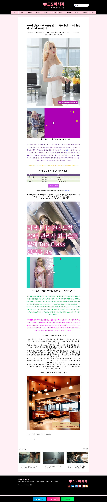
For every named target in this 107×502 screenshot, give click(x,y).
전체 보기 (85, 448)
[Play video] (53, 123)
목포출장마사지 (39, 434)
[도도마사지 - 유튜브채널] (79, 486)
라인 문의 (68, 499)
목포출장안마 (31, 434)
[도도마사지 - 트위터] (76, 486)
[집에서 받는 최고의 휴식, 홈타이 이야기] (53, 458)
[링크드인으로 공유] (34, 439)
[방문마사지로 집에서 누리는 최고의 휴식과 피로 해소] (29, 457)
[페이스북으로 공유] (27, 439)
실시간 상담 (53, 499)
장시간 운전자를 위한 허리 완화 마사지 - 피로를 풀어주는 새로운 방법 (76, 467)
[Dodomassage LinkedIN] (72, 486)
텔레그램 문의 (39, 499)
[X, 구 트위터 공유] (31, 439)
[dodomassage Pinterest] (83, 486)
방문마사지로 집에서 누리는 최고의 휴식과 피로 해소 (29, 467)
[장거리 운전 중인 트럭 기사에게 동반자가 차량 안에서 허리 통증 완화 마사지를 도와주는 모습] (77, 457)
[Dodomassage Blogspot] (86, 486)
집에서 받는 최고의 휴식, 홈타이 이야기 (53, 467)
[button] (22, 12)
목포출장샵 (48, 434)
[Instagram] (69, 486)
